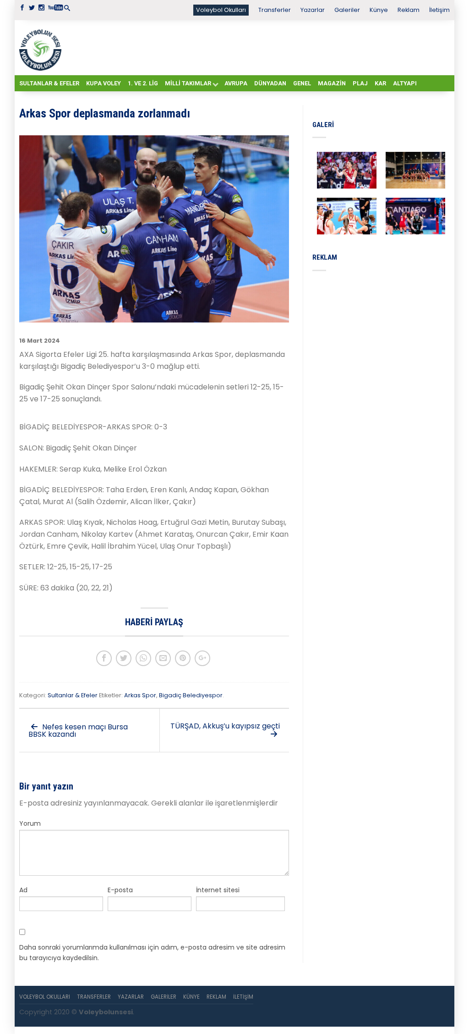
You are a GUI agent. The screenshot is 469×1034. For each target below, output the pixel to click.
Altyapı (405, 83)
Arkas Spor (140, 695)
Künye (379, 10)
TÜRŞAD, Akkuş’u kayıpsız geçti (225, 726)
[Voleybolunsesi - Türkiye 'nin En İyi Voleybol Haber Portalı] (42, 48)
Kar (380, 83)
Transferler (274, 10)
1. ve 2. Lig (143, 83)
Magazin (332, 83)
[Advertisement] (257, 47)
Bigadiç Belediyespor (191, 695)
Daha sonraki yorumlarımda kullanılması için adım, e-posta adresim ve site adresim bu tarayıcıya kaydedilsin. (152, 952)
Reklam (409, 10)
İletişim (439, 10)
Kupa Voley (103, 83)
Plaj (360, 83)
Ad (23, 890)
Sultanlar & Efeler (49, 83)
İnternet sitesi (218, 890)
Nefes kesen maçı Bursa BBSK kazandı (78, 730)
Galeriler (347, 10)
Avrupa (235, 83)
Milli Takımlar (188, 83)
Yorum (30, 823)
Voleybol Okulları (221, 10)
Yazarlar (312, 10)
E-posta (120, 890)
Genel (302, 83)
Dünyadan (270, 83)
